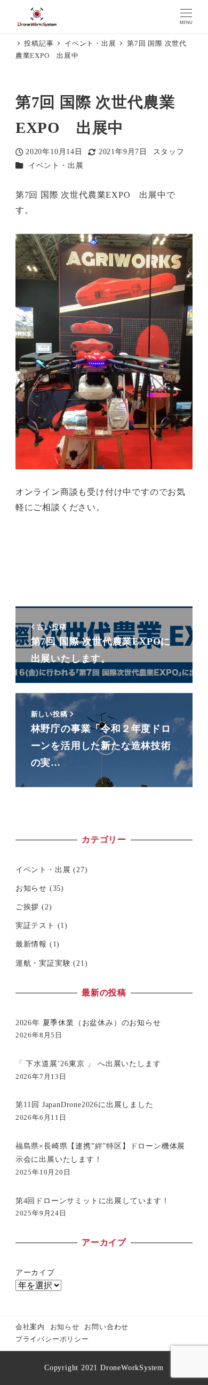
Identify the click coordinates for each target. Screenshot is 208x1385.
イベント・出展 (56, 165)
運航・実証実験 (43, 963)
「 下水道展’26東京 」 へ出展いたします (88, 1063)
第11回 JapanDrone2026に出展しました (84, 1104)
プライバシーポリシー (52, 1339)
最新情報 (31, 944)
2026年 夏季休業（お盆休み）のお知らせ (88, 1022)
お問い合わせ (106, 1327)
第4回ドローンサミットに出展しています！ (92, 1200)
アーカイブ (35, 1272)
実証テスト (35, 925)
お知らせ (31, 888)
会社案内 (30, 1327)
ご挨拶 (27, 906)
